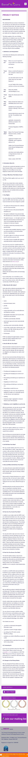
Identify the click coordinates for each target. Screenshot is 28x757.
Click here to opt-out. (14, 756)
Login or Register (10, 691)
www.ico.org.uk (15, 261)
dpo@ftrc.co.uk (7, 652)
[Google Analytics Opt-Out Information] (0, 755)
